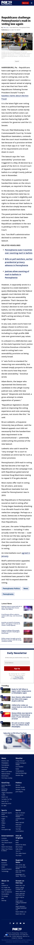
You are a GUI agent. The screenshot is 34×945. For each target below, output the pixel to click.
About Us (5, 881)
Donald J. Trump (20, 789)
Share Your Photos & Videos (7, 849)
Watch (18, 810)
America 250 (5, 761)
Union (3, 827)
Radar (17, 769)
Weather (19, 758)
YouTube (18, 829)
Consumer (4, 865)
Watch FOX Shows (6, 847)
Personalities (5, 894)
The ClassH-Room (6, 842)
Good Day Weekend (4, 789)
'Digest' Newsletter (7, 793)
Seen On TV (4, 801)
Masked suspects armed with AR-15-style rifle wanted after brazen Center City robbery (11, 608)
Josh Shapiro (19, 791)
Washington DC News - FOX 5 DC (21, 875)
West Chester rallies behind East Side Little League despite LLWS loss (21, 699)
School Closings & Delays (21, 763)
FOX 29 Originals (19, 837)
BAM (17, 842)
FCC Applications (6, 890)
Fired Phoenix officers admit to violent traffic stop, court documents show (11, 616)
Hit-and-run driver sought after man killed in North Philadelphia (21, 725)
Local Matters (20, 831)
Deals (3, 867)
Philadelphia (4, 763)
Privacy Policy (19, 677)
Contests (4, 838)
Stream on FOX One (20, 882)
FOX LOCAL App (20, 865)
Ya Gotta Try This (6, 799)
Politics (19, 783)
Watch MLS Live (20, 914)
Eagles (3, 819)
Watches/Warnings (21, 773)
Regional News (19, 861)
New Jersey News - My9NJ (21, 867)
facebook (10, 923)
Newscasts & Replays (19, 815)
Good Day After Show (6, 786)
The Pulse (18, 855)
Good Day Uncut (6, 803)
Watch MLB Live (20, 891)
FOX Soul (18, 827)
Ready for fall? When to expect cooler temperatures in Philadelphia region (21, 691)
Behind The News (21, 845)
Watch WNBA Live (21, 912)
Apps (2, 883)
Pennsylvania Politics (24, 27)
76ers (3, 825)
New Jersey (4, 767)
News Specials (20, 822)
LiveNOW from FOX (20, 819)
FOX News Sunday (6, 778)
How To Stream (20, 813)
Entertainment (7, 836)
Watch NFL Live (20, 885)
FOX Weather (19, 767)
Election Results (20, 787)
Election (18, 785)
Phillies (3, 823)
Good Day (5, 783)
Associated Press (14, 27)
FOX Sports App (6, 829)
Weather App (19, 775)
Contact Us (4, 885)
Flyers (3, 821)
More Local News (6, 771)
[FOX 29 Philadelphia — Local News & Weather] (6, 3)
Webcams (18, 824)
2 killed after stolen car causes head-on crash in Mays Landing (22, 707)
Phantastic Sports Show (6, 813)
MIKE (17, 840)
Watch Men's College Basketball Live (21, 902)
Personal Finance (6, 869)
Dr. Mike (3, 805)
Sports (4, 810)
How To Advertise (6, 892)
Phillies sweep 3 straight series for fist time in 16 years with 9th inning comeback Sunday (11, 640)
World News (5, 776)
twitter (13, 923)
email (23, 923)
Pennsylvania (8, 594)
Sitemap (3, 900)
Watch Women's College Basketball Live (21, 908)
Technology (4, 871)
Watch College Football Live (20, 888)
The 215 (18, 851)
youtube (20, 923)
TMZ (2, 845)
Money (4, 860)
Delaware (4, 769)
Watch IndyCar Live (20, 898)
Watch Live (25, 3)
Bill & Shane (19, 847)
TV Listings (4, 896)
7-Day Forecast (20, 761)
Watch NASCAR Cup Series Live (20, 894)
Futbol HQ (4, 816)
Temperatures (20, 771)
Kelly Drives (19, 849)
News (25, 588)
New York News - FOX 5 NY (21, 871)
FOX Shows (4, 840)
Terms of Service (18, 678)
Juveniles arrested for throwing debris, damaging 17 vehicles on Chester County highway (10, 624)
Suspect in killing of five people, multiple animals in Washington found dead (10, 632)
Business (4, 862)
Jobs (2, 898)
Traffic (3, 795)
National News (5, 774)
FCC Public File (5, 887)
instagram (17, 923)
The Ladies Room (21, 853)
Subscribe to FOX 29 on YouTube (15, 733)
